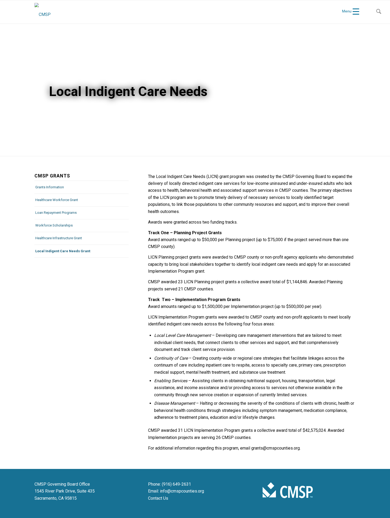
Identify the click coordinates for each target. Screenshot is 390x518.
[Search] (379, 12)
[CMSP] (42, 12)
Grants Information (49, 187)
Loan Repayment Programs (56, 213)
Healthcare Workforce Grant (56, 200)
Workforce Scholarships (54, 225)
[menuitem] (379, 12)
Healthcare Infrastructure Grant (58, 238)
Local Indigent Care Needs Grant (62, 251)
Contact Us (158, 498)
